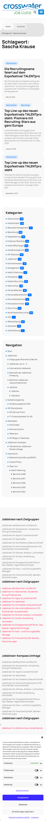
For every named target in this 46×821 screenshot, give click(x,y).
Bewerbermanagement (18, 227)
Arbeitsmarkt (13, 223)
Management (13, 268)
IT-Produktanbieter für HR (20, 416)
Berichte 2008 (19, 474)
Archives (21, 26)
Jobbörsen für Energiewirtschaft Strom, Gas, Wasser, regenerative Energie (21, 563)
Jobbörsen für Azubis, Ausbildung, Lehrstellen (18, 557)
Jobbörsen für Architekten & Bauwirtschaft (22, 543)
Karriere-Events (16, 429)
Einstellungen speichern (23, 811)
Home (8, 26)
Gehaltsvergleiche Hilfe (19, 404)
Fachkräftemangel (16, 245)
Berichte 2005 (19, 487)
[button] (42, 737)
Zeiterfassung (14, 330)
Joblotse (13, 387)
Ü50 (9, 317)
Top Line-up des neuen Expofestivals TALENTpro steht (23, 166)
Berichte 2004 (19, 491)
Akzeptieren (23, 797)
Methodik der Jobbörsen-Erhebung (20, 374)
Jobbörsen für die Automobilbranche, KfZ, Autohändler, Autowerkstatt (22, 547)
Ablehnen (23, 804)
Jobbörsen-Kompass (17, 442)
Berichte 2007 (19, 478)
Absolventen (13, 218)
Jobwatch (15, 395)
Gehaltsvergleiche (16, 250)
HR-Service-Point (17, 412)
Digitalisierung (14, 236)
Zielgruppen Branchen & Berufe (23, 359)
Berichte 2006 (19, 483)
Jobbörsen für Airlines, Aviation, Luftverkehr (23, 553)
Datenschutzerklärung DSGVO (19, 817)
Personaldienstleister (17, 294)
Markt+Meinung (18, 470)
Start (10, 351)
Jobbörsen (12, 259)
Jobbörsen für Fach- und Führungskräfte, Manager (21, 570)
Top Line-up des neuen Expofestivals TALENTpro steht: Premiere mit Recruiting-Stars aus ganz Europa (23, 118)
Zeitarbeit (12, 326)
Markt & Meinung (15, 272)
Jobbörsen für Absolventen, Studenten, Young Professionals (21, 530)
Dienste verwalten (22, 790)
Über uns (13, 466)
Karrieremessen (15, 263)
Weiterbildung (14, 321)
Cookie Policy (15, 462)
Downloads (14, 424)
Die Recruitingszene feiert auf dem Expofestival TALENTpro (22, 72)
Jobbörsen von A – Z (18, 364)
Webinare (13, 433)
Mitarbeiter (13, 276)
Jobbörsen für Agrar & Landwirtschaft (20, 535)
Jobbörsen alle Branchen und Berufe (19, 525)
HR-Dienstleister (15, 408)
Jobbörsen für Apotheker (14, 539)
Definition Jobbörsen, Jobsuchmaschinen (19, 381)
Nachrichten (11, 63)
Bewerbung (13, 232)
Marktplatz (12, 421)
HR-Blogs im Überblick (19, 438)
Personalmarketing (16, 299)
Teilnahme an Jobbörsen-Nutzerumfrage (20, 448)
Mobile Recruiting (16, 281)
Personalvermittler (16, 303)
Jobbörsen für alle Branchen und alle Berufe (22, 728)
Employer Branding (16, 241)
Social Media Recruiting (18, 312)
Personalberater (15, 290)
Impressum (35, 817)
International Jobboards (20, 368)
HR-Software (13, 254)
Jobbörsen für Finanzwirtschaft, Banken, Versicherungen (21, 576)
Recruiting (25, 105)
